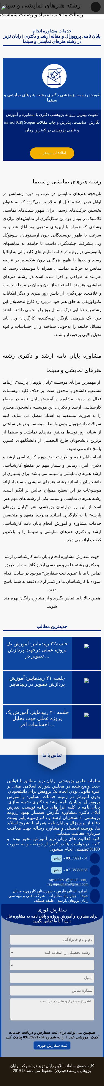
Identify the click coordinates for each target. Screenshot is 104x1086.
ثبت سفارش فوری (52, 1045)
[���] (3, 7)
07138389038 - (70, 870)
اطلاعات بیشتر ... (52, 153)
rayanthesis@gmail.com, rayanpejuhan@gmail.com (67, 882)
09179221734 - (70, 858)
